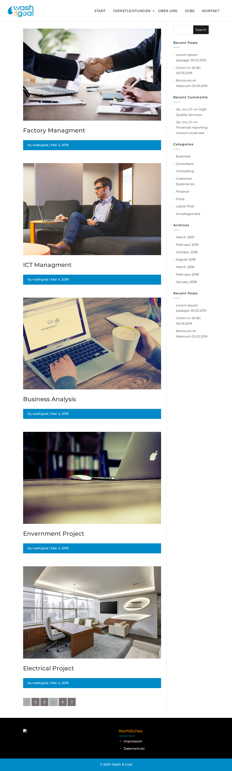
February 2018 (187, 274)
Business (183, 156)
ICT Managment (47, 265)
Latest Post (185, 206)
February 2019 (187, 245)
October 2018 (187, 252)
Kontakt (211, 11)
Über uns (167, 11)
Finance (182, 191)
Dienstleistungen (132, 11)
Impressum (133, 741)
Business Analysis (49, 399)
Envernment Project (53, 533)
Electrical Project (48, 668)
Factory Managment (54, 130)
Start (100, 11)
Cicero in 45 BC (188, 68)
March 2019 (185, 237)
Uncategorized (188, 214)
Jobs (190, 11)
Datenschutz (134, 748)
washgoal (40, 145)
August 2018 (186, 259)
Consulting (185, 171)
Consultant (185, 164)
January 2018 (186, 282)
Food (180, 199)
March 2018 (185, 267)
